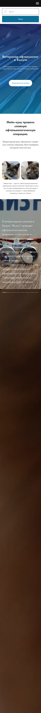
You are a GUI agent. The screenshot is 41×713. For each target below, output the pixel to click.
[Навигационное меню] (37, 3)
